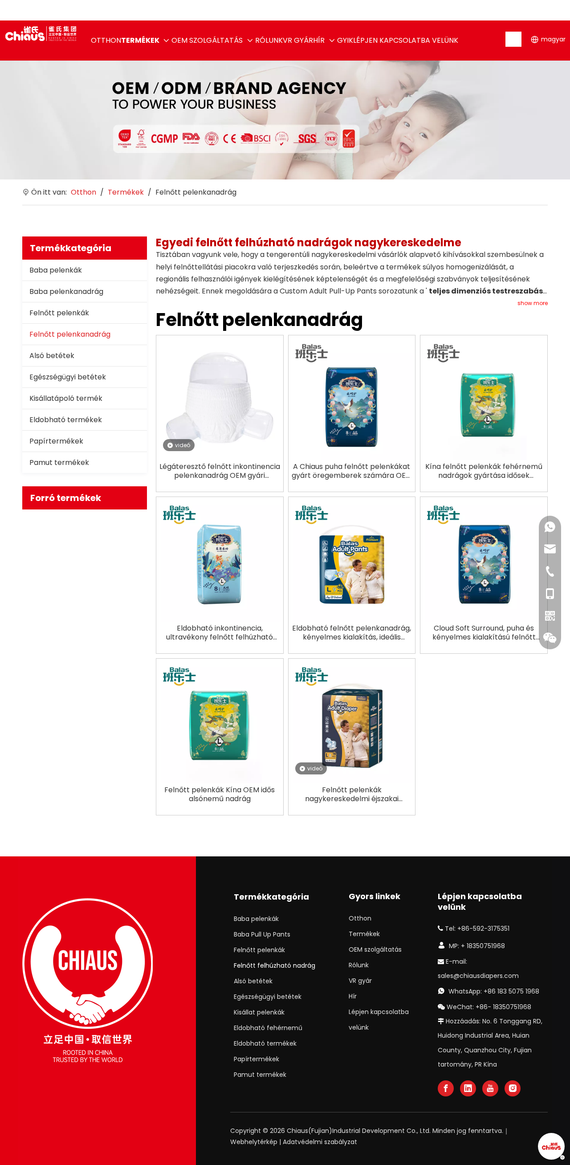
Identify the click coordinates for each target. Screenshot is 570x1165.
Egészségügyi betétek (67, 377)
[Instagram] (513, 1088)
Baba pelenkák (55, 270)
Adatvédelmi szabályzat (320, 1141)
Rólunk (359, 965)
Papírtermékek (56, 441)
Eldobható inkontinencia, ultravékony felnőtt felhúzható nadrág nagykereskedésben (219, 633)
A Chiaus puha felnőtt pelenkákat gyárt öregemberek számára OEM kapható (352, 471)
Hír (353, 996)
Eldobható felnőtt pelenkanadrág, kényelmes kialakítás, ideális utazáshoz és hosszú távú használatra (351, 633)
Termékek (364, 933)
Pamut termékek (59, 462)
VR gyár (360, 980)
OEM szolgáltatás (375, 949)
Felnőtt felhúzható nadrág (274, 965)
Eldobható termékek (65, 420)
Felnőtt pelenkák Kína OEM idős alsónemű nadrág (219, 794)
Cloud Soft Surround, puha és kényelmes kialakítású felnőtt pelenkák (484, 633)
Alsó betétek (51, 355)
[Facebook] (446, 1088)
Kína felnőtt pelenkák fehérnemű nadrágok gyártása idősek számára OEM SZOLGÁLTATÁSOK (483, 471)
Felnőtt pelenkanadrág (69, 334)
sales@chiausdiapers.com (478, 975)
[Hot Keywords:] (513, 39)
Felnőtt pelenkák (59, 313)
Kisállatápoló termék (65, 398)
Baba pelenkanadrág (66, 291)
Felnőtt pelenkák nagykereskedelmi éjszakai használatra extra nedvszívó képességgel (351, 794)
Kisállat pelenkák (259, 1012)
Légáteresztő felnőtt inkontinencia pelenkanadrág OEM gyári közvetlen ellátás (219, 471)
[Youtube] (490, 1088)
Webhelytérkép (253, 1141)
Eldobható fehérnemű (268, 1027)
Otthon (360, 918)
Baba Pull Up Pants (262, 934)
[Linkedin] (468, 1088)
